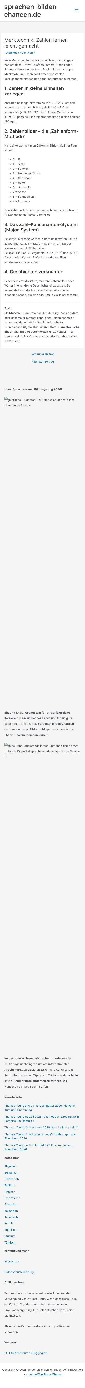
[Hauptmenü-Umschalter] (77, 11)
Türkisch (9, 1242)
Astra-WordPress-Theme (45, 1374)
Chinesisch (11, 1179)
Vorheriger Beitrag (42, 354)
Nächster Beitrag (42, 361)
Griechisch (11, 1204)
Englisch (9, 1185)
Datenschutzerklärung (19, 1272)
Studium (9, 1236)
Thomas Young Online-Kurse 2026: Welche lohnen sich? (41, 1127)
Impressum (11, 1261)
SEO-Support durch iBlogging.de (25, 1353)
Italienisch (11, 1210)
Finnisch (9, 1191)
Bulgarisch (11, 1172)
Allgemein (12, 52)
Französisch (12, 1198)
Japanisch (11, 1217)
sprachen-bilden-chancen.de (32, 11)
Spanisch (10, 1229)
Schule (8, 1223)
